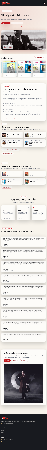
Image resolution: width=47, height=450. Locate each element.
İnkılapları (24, 360)
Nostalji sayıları (7, 187)
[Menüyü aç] (44, 3)
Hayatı (8, 360)
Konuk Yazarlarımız (4, 429)
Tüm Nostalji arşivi (40, 57)
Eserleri (16, 360)
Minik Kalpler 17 (6, 149)
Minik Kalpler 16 (15, 149)
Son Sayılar (6, 23)
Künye (2, 433)
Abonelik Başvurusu (18, 23)
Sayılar (2, 432)
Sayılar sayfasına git (8, 153)
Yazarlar (2, 430)
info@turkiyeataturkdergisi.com (11, 118)
